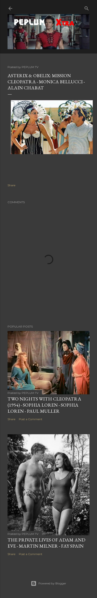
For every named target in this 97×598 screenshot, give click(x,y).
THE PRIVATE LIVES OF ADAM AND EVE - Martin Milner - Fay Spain (46, 543)
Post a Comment (30, 419)
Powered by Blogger (52, 583)
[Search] (86, 7)
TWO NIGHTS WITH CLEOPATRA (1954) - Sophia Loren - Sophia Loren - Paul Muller (44, 405)
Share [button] (11, 185)
